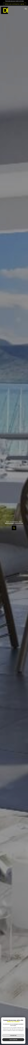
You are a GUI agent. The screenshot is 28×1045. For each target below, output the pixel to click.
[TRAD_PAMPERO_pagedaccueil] (4, 13)
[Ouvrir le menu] (26, 9)
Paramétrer (13, 1035)
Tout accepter (13, 1039)
